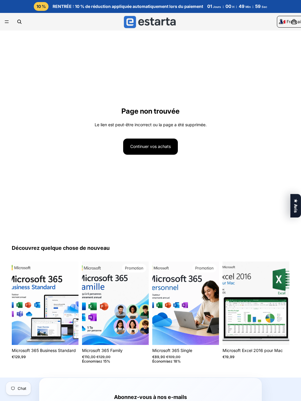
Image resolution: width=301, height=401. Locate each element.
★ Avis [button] (295, 206)
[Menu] (7, 22)
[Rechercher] (19, 21)
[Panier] (293, 21)
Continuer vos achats (150, 146)
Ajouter (74, 335)
